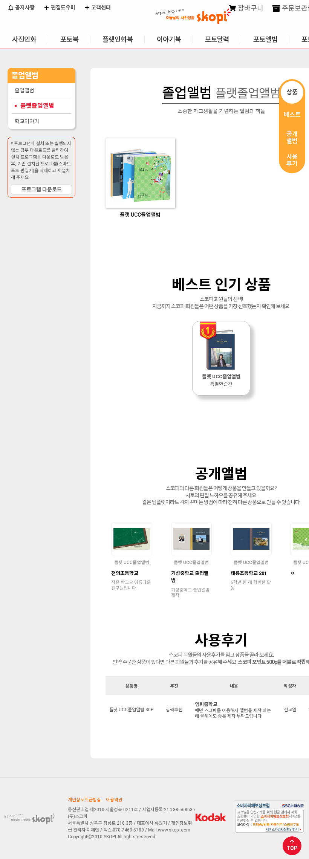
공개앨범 (292, 137)
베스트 (292, 114)
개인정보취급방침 (84, 799)
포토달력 (217, 39)
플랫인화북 (117, 39)
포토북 (69, 39)
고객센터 (100, 8)
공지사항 (24, 8)
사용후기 (292, 160)
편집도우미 (62, 8)
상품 (292, 92)
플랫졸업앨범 (37, 105)
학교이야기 (27, 121)
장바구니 (249, 8)
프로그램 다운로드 (41, 189)
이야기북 (169, 39)
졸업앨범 (24, 90)
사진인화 (24, 39)
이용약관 (114, 799)
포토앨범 (265, 39)
